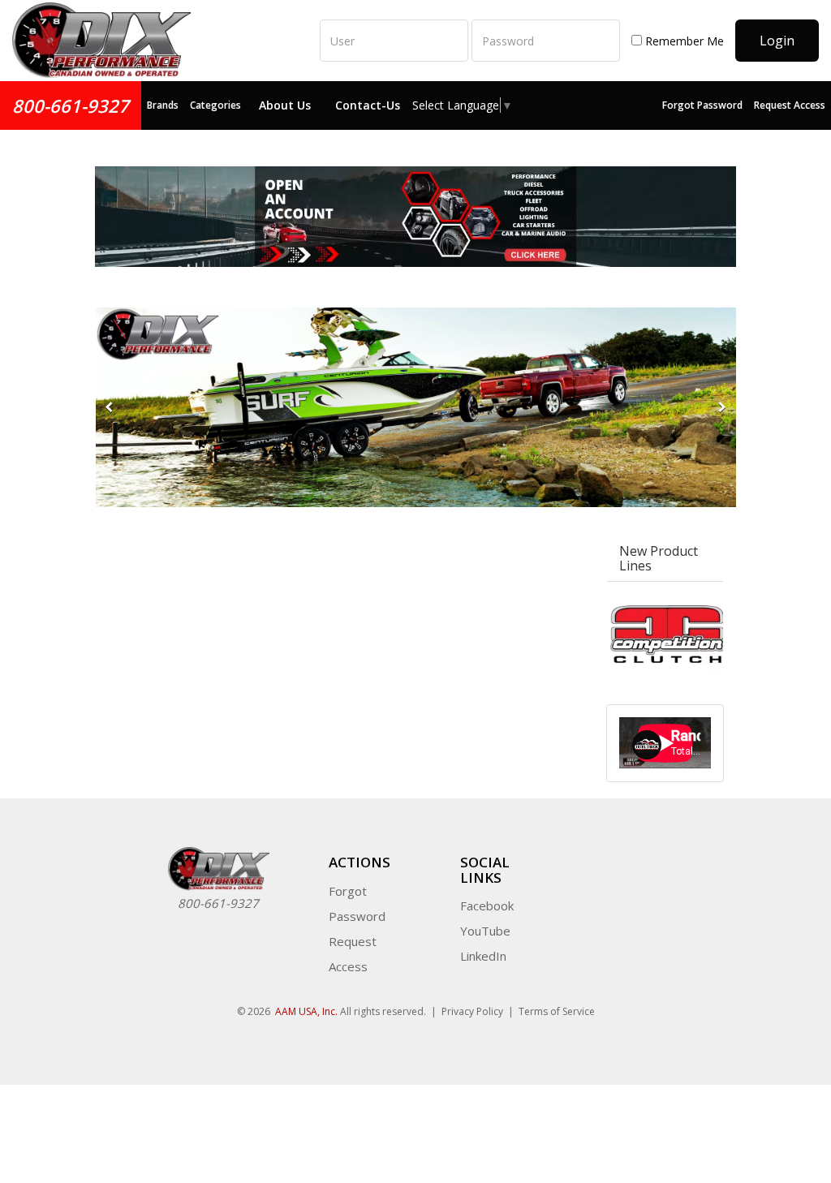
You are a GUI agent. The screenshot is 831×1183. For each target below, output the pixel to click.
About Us (285, 105)
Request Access (789, 105)
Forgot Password (702, 105)
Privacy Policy (472, 1011)
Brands (163, 105)
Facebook (487, 905)
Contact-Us (367, 105)
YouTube (485, 931)
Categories (215, 105)
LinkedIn (483, 956)
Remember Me (683, 41)
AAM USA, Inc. (306, 1011)
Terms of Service (557, 1011)
